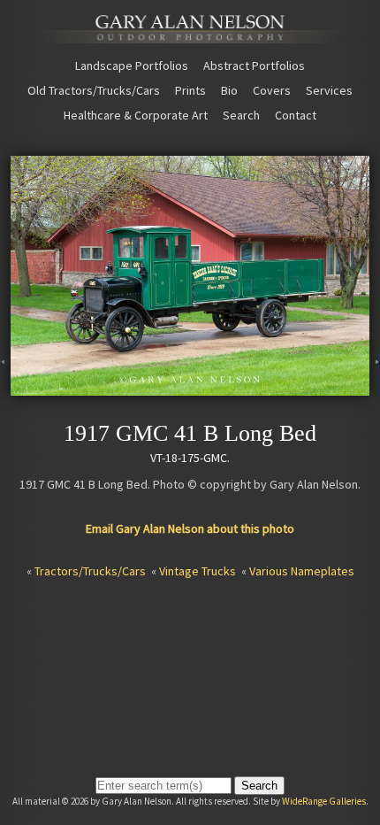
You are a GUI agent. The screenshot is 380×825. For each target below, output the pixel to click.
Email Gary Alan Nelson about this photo (190, 528)
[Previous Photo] (5, 388)
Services (329, 90)
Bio (229, 90)
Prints (190, 90)
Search (241, 115)
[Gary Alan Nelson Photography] (190, 36)
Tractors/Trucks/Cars (90, 571)
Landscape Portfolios (131, 65)
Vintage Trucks (197, 571)
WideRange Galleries (324, 801)
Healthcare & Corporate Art (136, 115)
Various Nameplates (301, 571)
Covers (272, 90)
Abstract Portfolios (254, 65)
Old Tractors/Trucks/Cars (93, 90)
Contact (295, 115)
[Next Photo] (374, 388)
